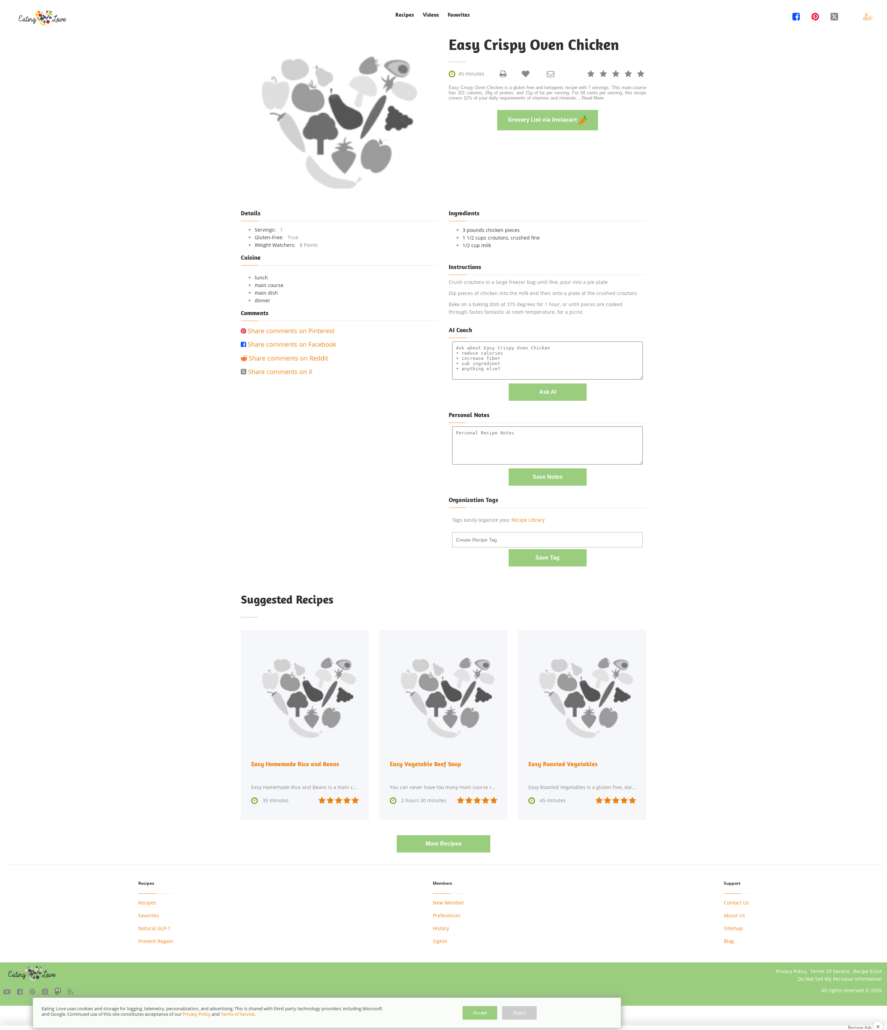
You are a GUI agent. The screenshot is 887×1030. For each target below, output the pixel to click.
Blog (729, 941)
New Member (448, 902)
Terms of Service (237, 1014)
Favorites (459, 14)
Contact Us (736, 902)
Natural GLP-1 (154, 928)
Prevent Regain (155, 941)
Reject (519, 1012)
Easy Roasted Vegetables (563, 764)
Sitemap (733, 928)
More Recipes (443, 844)
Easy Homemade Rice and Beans (295, 764)
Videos (431, 14)
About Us (734, 915)
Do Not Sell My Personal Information (840, 979)
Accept (480, 1012)
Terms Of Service (830, 971)
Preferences (446, 915)
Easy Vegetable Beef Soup (425, 764)
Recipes (147, 902)
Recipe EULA (867, 971)
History (441, 928)
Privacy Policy (791, 971)
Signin (440, 941)
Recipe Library (528, 520)
